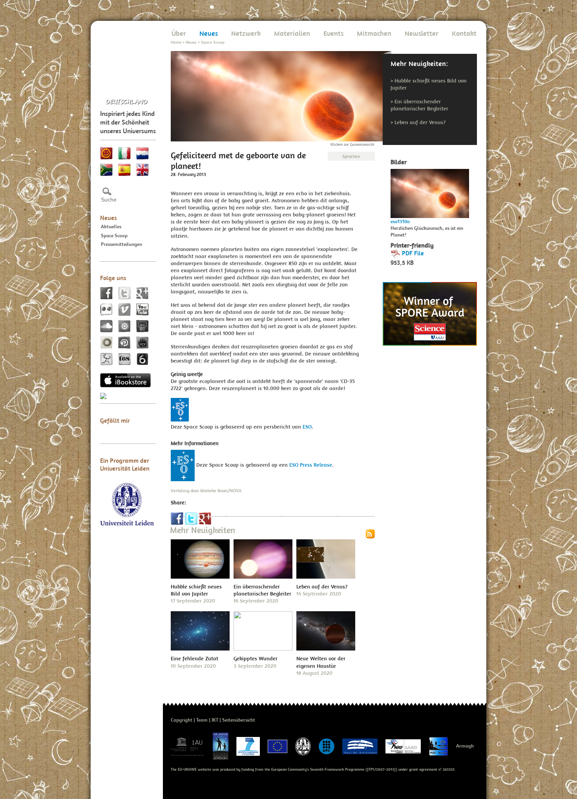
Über (179, 33)
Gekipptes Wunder (256, 658)
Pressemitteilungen (121, 244)
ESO (307, 426)
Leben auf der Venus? (420, 122)
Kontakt (464, 33)
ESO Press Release (310, 464)
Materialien (292, 33)
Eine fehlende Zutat (194, 658)
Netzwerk (246, 33)
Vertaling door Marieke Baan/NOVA (206, 490)
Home (176, 42)
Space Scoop (114, 235)
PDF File (413, 253)
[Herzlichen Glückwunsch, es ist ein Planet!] (430, 191)
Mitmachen (374, 33)
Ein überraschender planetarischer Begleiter (419, 105)
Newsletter (421, 33)
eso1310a (400, 221)
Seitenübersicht (238, 720)
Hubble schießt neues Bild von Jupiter (196, 590)
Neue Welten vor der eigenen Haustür (320, 662)
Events (333, 33)
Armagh (465, 745)
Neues (108, 218)
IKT (215, 720)
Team (202, 720)
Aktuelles (111, 226)
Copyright (181, 720)
